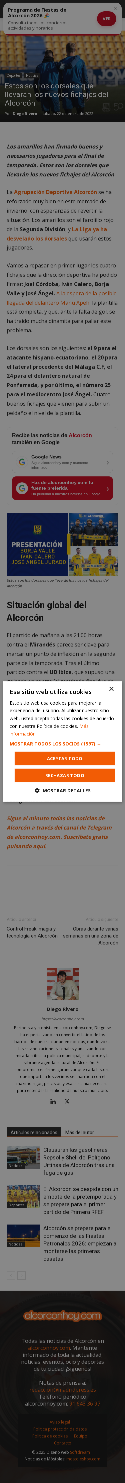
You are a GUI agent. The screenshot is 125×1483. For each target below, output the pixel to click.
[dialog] (62, 741)
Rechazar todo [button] (64, 775)
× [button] (111, 689)
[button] (62, 743)
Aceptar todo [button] (65, 758)
